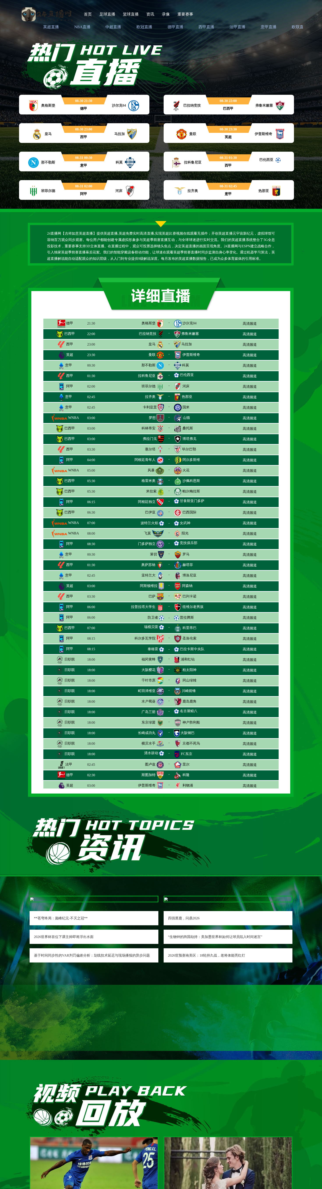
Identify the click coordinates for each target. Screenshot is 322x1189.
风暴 (151, 470)
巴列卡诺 (189, 596)
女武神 (185, 523)
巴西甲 (69, 333)
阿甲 (69, 386)
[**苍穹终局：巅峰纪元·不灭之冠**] (32, 899)
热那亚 (187, 397)
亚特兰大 (149, 575)
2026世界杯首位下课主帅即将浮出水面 (64, 937)
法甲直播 (237, 27)
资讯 (150, 14)
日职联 (69, 659)
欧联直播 (300, 27)
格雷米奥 (149, 481)
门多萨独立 (147, 544)
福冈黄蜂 (149, 659)
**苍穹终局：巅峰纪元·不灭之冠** (61, 918)
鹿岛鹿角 (189, 701)
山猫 (186, 418)
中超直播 (113, 27)
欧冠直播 (144, 27)
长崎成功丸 (147, 733)
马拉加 (186, 344)
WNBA (73, 418)
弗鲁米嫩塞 (190, 333)
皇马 (152, 344)
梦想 (152, 418)
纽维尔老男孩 (192, 607)
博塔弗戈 (189, 439)
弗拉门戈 (150, 439)
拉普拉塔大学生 (143, 607)
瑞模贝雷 (151, 627)
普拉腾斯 (187, 617)
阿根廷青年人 (145, 460)
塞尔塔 (150, 449)
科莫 (185, 365)
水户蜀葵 (149, 701)
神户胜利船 (191, 722)
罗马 (185, 554)
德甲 (69, 323)
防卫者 (153, 617)
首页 (88, 14)
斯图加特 (149, 775)
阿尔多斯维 (191, 460)
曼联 (152, 355)
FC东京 (186, 754)
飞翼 (147, 533)
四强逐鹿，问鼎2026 (184, 918)
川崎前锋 (189, 691)
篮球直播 (131, 14)
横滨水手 (149, 743)
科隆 (185, 775)
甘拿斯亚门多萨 (192, 501)
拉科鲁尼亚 (147, 376)
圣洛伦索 (189, 638)
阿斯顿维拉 (148, 586)
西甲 (69, 344)
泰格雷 (153, 649)
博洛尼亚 (189, 575)
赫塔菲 (187, 565)
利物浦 (187, 785)
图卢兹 (150, 764)
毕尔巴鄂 (189, 449)
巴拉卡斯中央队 (192, 649)
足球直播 (107, 14)
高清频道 (250, 323)
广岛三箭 (149, 712)
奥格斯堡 (149, 323)
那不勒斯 (149, 365)
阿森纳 (187, 586)
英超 (69, 355)
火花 (185, 470)
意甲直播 (268, 27)
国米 (185, 407)
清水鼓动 (151, 753)
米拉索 (151, 491)
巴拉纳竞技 (147, 333)
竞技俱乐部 (188, 543)
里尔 (185, 764)
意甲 (68, 365)
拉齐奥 (150, 397)
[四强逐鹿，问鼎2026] (166, 899)
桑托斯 (187, 428)
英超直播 (51, 27)
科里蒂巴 (189, 628)
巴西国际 (189, 512)
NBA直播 (82, 27)
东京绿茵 (149, 722)
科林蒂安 (149, 428)
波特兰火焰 (149, 523)
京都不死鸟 (191, 743)
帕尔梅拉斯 (191, 491)
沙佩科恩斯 (191, 481)
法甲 (68, 764)
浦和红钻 (188, 659)
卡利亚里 (150, 407)
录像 (166, 14)
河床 (185, 386)
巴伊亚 (150, 512)
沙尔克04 (189, 323)
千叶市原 (149, 680)
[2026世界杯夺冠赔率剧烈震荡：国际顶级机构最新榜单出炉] (228, 1180)
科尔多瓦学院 (145, 638)
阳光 (185, 533)
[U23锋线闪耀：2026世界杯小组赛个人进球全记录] (94, 1180)
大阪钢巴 (187, 733)
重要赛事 (185, 14)
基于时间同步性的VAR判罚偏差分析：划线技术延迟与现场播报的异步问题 (92, 955)
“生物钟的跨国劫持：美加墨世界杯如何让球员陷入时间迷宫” (215, 937)
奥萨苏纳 (148, 565)
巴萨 (152, 596)
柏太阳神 (189, 670)
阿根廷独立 (147, 502)
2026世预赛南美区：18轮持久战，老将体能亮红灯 (206, 955)
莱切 (153, 554)
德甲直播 (175, 27)
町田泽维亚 (147, 691)
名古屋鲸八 (188, 711)
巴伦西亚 (187, 375)
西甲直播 (206, 27)
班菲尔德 (149, 386)
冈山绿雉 (189, 680)
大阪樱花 (149, 670)
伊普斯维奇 (191, 355)
